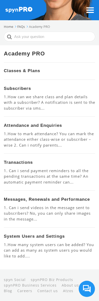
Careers (24, 290)
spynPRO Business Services (30, 285)
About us (70, 285)
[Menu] (90, 10)
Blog (8, 290)
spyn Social (15, 279)
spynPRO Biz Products (52, 279)
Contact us (47, 290)
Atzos (68, 290)
